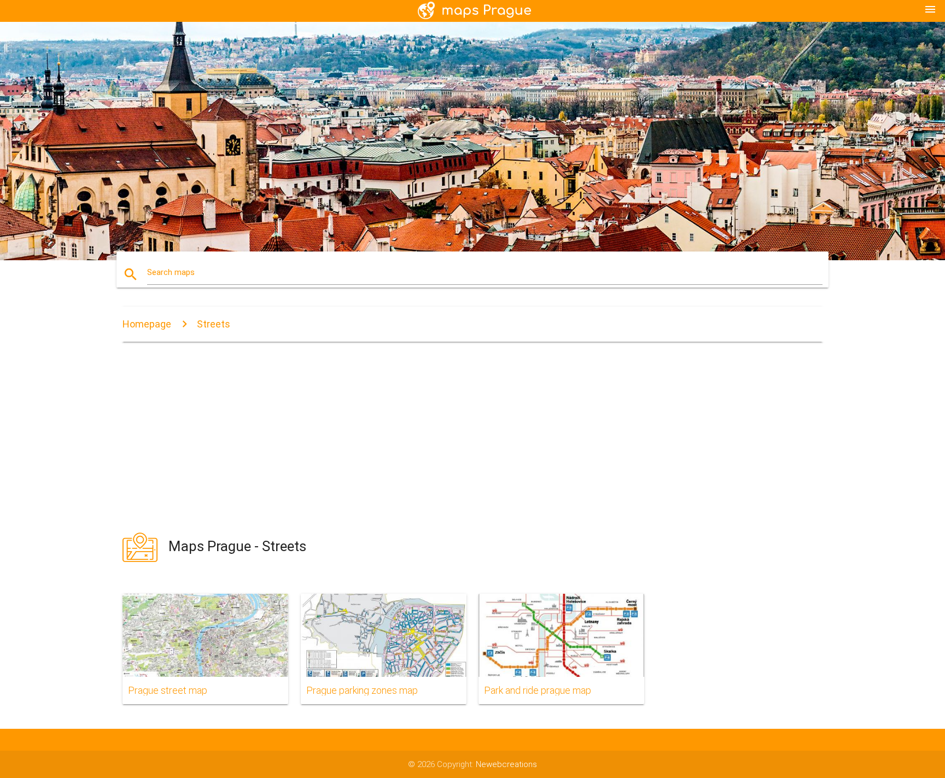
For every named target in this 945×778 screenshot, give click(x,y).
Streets (213, 324)
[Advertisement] (472, 436)
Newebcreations (506, 764)
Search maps (171, 272)
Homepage (146, 324)
